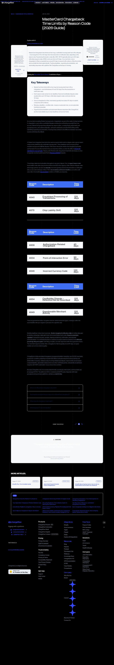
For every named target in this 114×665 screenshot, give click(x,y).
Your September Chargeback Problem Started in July (27, 503)
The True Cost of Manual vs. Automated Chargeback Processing (83, 503)
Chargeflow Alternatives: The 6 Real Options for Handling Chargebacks (85, 499)
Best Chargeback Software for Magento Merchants (86, 507)
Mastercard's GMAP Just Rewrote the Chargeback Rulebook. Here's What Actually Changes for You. (56, 511)
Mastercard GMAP (55, 153)
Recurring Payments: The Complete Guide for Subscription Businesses (55, 503)
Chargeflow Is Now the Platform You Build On (25, 499)
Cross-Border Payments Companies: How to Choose (27, 507)
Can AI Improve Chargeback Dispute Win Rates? (26, 511)
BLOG (12, 14)
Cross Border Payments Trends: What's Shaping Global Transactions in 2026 (85, 511)
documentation (44, 172)
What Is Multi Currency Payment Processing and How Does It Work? (57, 507)
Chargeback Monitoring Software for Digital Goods (56, 499)
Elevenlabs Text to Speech (41, 74)
